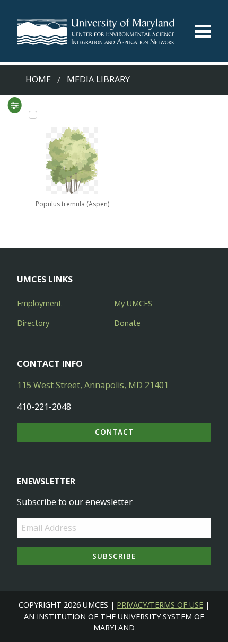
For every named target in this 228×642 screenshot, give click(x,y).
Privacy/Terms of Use (160, 605)
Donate (127, 323)
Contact (114, 432)
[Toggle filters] (14, 105)
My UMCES (133, 303)
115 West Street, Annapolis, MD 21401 (93, 385)
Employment (39, 303)
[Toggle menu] (203, 31)
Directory (33, 323)
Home (38, 79)
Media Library (98, 79)
